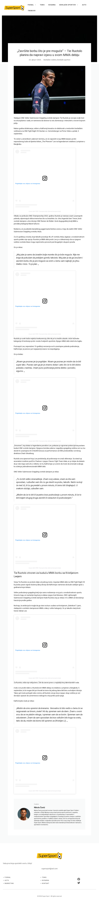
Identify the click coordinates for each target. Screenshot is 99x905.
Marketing (9, 883)
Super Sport (46, 896)
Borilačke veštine (50, 60)
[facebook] (78, 879)
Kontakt (45, 883)
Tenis (42, 5)
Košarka (52, 5)
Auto (84, 5)
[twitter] (78, 882)
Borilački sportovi (67, 5)
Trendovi (32, 10)
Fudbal (31, 5)
